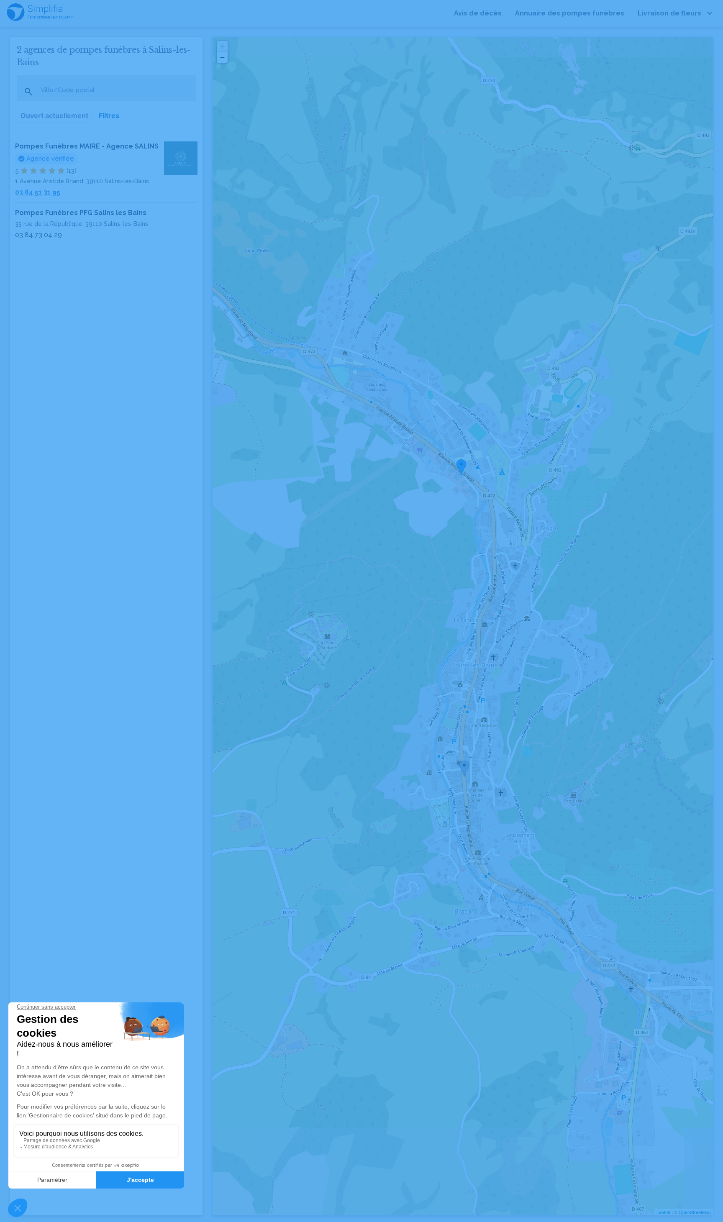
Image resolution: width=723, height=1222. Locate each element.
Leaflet (663, 1212)
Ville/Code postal (68, 90)
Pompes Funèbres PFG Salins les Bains (80, 213)
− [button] (222, 57)
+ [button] (222, 46)
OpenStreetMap (695, 1212)
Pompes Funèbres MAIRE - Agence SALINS (87, 146)
